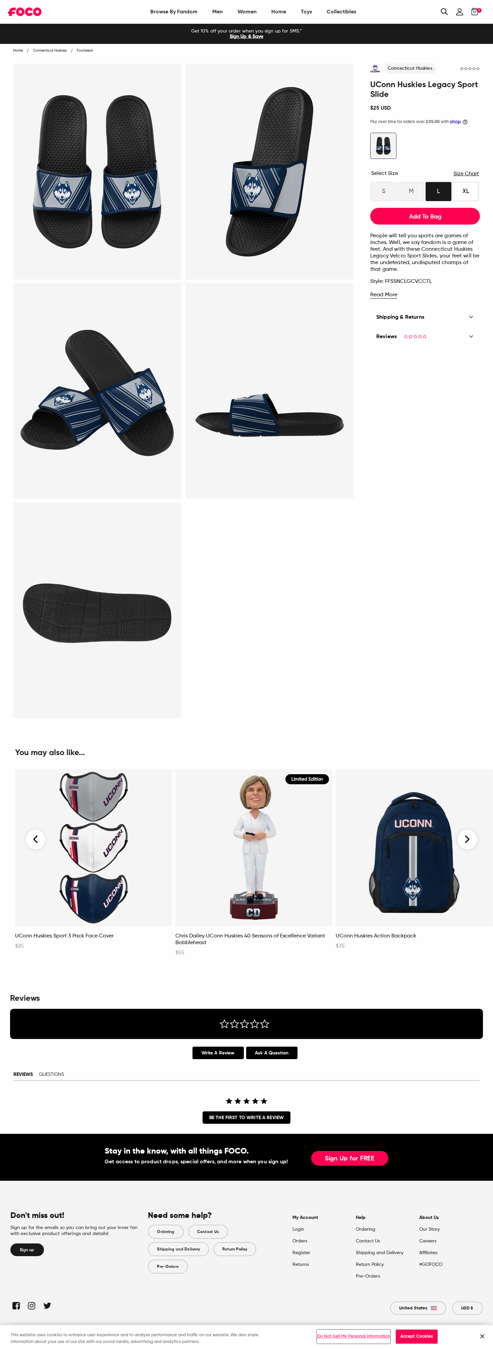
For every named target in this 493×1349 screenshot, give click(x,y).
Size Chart (466, 174)
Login (298, 1229)
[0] (472, 11)
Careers (427, 1241)
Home (278, 11)
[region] (246, 1337)
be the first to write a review (246, 1117)
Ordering (165, 1231)
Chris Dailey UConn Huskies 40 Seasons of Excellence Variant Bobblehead (250, 939)
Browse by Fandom (174, 11)
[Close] (482, 1336)
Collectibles (341, 11)
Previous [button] (36, 839)
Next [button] (467, 839)
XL (465, 191)
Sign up (27, 1249)
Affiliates (428, 1252)
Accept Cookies (416, 1336)
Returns (300, 1264)
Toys (306, 11)
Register (301, 1252)
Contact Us (208, 1231)
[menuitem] (174, 12)
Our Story (429, 1229)
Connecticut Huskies (410, 68)
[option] (246, 34)
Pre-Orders (167, 1266)
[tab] (218, 1052)
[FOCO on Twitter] (47, 1305)
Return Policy (234, 1249)
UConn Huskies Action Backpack (376, 936)
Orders (299, 1241)
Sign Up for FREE (350, 1159)
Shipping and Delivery (178, 1249)
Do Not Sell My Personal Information (353, 1336)
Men (217, 11)
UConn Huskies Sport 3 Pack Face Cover (64, 936)
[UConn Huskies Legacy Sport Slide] (383, 146)
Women (247, 11)
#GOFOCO (430, 1264)
